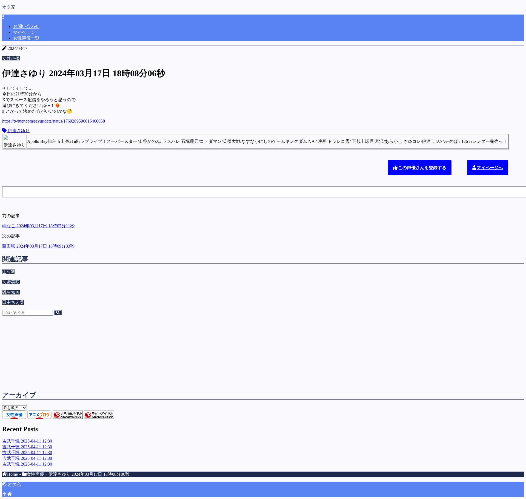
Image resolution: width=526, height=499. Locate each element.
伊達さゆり (18, 130)
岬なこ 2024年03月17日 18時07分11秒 (38, 225)
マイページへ (490, 167)
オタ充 (8, 7)
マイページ (24, 32)
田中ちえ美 (13, 302)
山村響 (8, 272)
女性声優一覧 (26, 38)
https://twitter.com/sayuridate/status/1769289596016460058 (53, 121)
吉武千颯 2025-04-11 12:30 (27, 441)
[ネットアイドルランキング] (99, 417)
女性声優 (11, 58)
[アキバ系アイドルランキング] (68, 417)
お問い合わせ (26, 26)
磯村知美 (11, 292)
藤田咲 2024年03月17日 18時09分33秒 (38, 246)
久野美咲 (11, 282)
